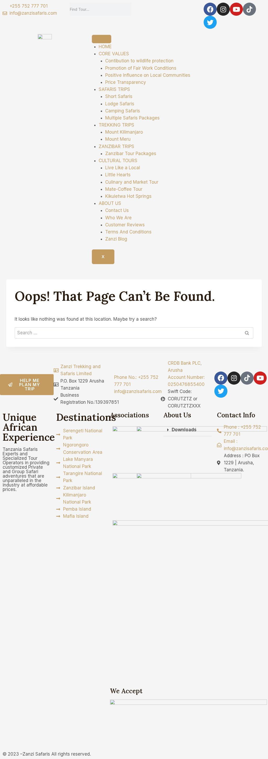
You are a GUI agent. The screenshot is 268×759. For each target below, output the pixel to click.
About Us (177, 415)
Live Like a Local (122, 167)
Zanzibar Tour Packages (130, 153)
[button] (187, 430)
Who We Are (118, 217)
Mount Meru (118, 139)
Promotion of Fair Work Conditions (140, 68)
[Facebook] (210, 9)
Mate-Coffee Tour (123, 189)
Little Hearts (118, 174)
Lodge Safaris (119, 103)
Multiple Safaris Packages (132, 118)
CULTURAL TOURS (118, 160)
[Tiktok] (249, 9)
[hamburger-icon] (101, 39)
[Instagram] (223, 9)
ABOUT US (110, 203)
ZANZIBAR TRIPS (116, 146)
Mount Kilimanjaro (124, 132)
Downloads (184, 429)
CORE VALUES (114, 53)
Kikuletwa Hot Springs (128, 196)
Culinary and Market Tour (131, 182)
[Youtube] (236, 9)
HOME (105, 46)
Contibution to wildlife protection (139, 60)
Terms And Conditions (128, 231)
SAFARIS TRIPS (114, 89)
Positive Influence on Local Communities (147, 75)
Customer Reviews (125, 224)
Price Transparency (125, 82)
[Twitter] (210, 22)
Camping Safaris (122, 110)
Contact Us (117, 210)
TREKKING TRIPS (116, 125)
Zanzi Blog (116, 239)
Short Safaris (118, 96)
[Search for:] (134, 332)
